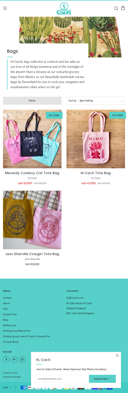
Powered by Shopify (12, 377)
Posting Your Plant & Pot (16, 330)
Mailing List (9, 325)
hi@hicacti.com (75, 297)
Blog (5, 319)
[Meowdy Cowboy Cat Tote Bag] (32, 139)
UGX (5, 387)
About (6, 303)
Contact (7, 297)
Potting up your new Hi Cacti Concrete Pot (26, 336)
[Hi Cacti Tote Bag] (95, 139)
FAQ (5, 308)
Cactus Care (10, 314)
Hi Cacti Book (10, 341)
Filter (32, 100)
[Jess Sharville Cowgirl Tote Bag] (32, 220)
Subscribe (101, 378)
